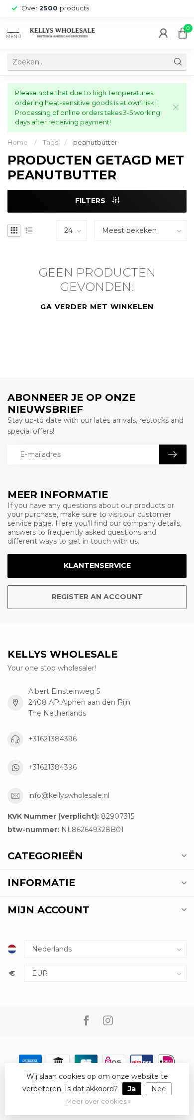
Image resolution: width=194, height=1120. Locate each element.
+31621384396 (52, 738)
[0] (183, 33)
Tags (50, 142)
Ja (132, 1088)
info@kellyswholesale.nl (68, 795)
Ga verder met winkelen (97, 306)
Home (17, 142)
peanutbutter (95, 142)
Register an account (97, 596)
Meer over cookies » (98, 1101)
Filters (91, 200)
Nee (158, 1088)
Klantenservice (97, 565)
